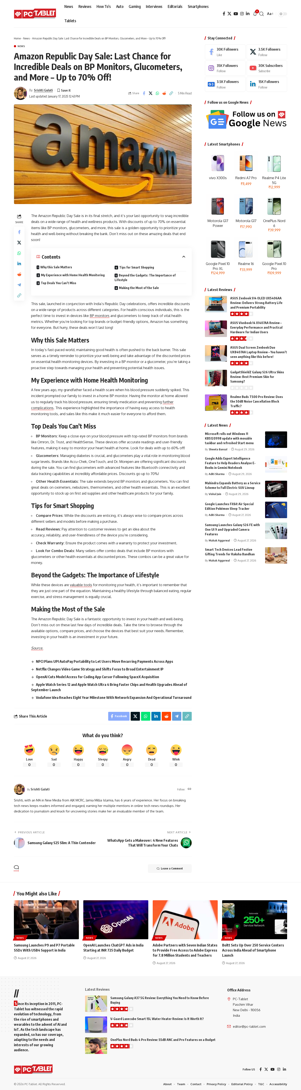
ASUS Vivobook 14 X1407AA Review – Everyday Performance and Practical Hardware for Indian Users (256, 327)
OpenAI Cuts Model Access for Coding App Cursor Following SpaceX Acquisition (97, 677)
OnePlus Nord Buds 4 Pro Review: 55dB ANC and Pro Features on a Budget (163, 1040)
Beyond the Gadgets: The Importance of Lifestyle (145, 277)
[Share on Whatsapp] (157, 93)
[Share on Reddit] (164, 93)
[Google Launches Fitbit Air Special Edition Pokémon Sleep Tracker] (276, 510)
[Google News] (225, 84)
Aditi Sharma (217, 474)
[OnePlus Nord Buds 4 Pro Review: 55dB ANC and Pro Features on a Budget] (96, 1045)
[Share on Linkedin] (19, 263)
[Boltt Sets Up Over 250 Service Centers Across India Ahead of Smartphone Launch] (254, 919)
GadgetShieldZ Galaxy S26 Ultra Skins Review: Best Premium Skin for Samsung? (257, 376)
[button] (261, 14)
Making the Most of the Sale (139, 288)
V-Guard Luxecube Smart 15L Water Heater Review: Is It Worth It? (157, 1019)
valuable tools (81, 585)
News (26, 38)
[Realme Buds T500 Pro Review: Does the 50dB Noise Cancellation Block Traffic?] (216, 402)
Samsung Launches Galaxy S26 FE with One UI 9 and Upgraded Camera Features (232, 529)
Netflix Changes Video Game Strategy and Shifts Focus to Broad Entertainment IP (100, 669)
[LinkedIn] (248, 13)
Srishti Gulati (43, 90)
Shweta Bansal (218, 449)
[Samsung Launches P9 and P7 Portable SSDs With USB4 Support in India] (46, 919)
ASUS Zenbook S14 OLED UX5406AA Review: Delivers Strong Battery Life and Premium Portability (256, 302)
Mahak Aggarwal (219, 540)
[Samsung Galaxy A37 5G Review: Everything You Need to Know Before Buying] (96, 1004)
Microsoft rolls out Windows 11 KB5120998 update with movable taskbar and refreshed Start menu (229, 438)
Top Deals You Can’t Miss (58, 283)
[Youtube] (267, 68)
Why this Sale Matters (56, 267)
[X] (229, 13)
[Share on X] (151, 93)
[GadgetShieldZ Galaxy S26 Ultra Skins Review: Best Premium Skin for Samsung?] (216, 378)
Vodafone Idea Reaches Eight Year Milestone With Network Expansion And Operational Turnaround (113, 697)
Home (17, 38)
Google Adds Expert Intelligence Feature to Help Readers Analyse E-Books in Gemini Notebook (230, 463)
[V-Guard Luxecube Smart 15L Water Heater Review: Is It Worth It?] (96, 1024)
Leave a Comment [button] (172, 868)
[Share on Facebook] (144, 93)
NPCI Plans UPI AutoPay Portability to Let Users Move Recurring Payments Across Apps (104, 661)
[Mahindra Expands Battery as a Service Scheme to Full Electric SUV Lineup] (276, 489)
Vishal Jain (215, 494)
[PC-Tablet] (35, 14)
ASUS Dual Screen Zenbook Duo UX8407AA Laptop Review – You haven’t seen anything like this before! (258, 352)
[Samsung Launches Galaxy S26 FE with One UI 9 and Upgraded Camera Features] (276, 531)
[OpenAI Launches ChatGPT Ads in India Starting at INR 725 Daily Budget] (115, 919)
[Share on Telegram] (19, 285)
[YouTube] (235, 13)
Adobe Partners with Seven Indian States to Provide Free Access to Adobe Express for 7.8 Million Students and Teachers (185, 950)
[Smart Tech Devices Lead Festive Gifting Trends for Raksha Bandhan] (276, 555)
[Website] (189, 789)
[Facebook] (224, 13)
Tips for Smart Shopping (136, 267)
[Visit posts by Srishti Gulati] (20, 93)
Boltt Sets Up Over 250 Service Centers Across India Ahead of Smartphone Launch (253, 950)
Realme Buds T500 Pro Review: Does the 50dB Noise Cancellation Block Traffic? (256, 401)
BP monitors (100, 315)
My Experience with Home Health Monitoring (73, 275)
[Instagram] (242, 13)
